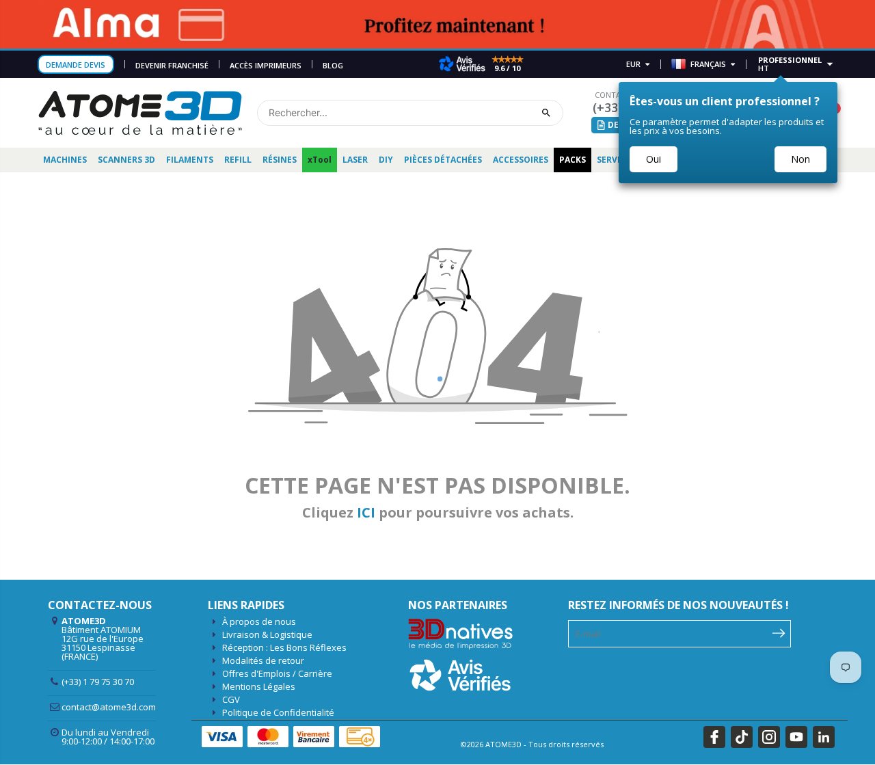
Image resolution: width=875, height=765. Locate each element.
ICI (366, 512)
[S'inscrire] (779, 632)
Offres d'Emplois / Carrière (277, 673)
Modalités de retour (263, 660)
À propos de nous (259, 621)
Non (800, 158)
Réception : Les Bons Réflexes (284, 647)
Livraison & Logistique (267, 634)
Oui (653, 158)
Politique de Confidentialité (278, 712)
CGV (231, 699)
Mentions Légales (258, 686)
